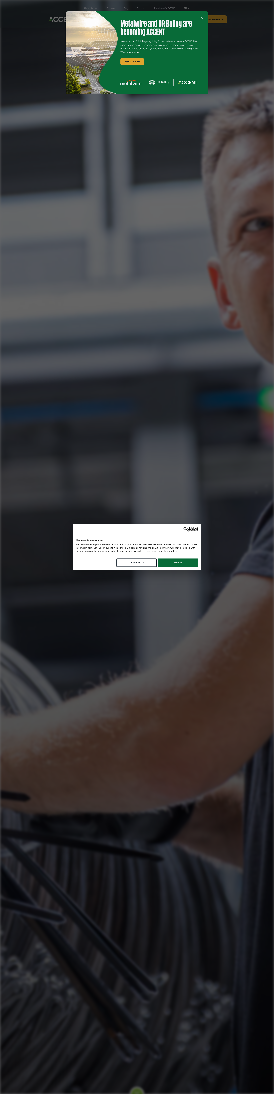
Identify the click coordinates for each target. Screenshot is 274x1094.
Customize (135, 562)
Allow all (178, 562)
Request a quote (132, 61)
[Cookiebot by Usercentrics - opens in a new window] (185, 529)
